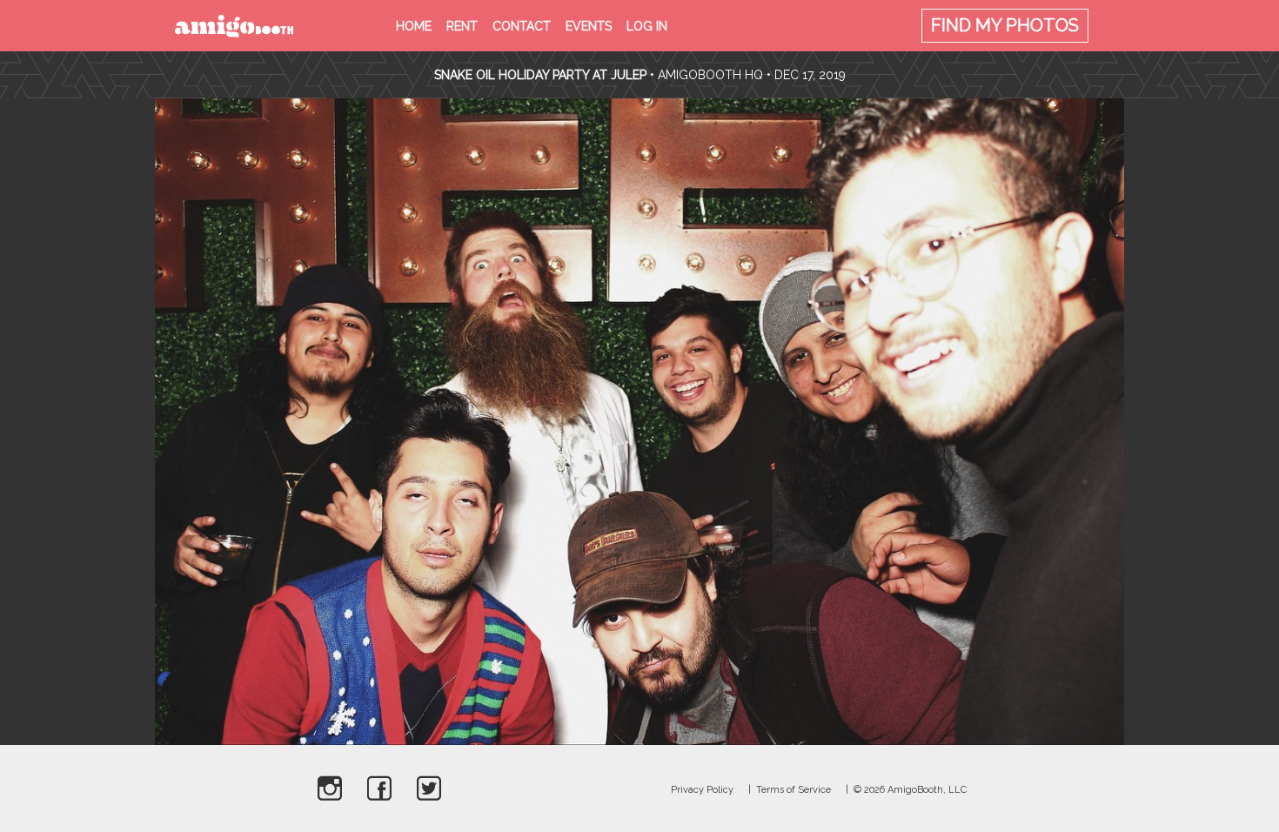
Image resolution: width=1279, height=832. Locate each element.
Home (414, 26)
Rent (462, 26)
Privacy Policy (702, 789)
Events (589, 26)
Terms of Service (793, 789)
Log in (646, 26)
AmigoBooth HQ (710, 75)
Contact (521, 26)
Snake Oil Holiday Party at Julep (540, 75)
